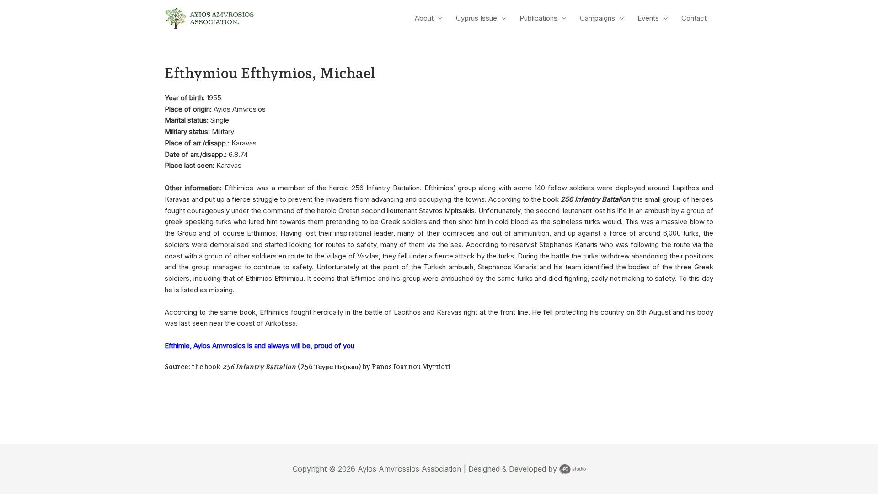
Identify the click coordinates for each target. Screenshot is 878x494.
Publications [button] (538, 18)
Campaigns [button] (597, 18)
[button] (438, 18)
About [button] (424, 18)
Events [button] (648, 18)
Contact (694, 18)
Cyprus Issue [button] (476, 18)
